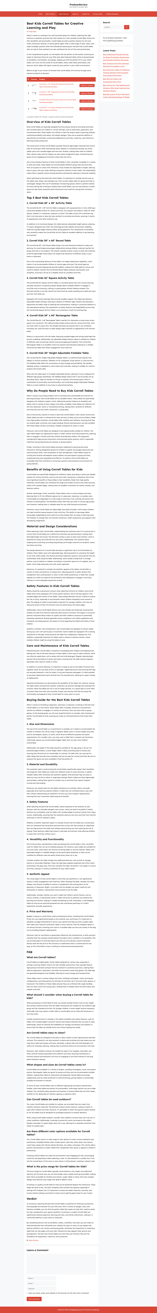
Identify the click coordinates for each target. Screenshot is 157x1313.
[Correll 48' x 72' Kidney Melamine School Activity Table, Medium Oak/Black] (34, 109)
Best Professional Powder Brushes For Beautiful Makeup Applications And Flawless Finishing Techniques (116, 57)
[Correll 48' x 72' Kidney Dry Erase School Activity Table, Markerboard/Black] (34, 85)
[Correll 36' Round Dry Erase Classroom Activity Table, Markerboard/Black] (34, 101)
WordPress (95, 1310)
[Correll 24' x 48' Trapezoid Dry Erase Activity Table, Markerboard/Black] (34, 93)
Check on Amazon (87, 85)
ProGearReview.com (76, 1310)
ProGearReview (78, 4)
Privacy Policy (97, 14)
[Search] (126, 27)
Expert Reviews (64, 14)
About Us (75, 14)
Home (40, 14)
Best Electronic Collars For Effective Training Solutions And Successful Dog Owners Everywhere (116, 72)
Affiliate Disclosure (112, 14)
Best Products (50, 14)
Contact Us (85, 14)
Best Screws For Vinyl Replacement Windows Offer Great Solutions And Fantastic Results (116, 88)
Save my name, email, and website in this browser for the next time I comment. (59, 1293)
